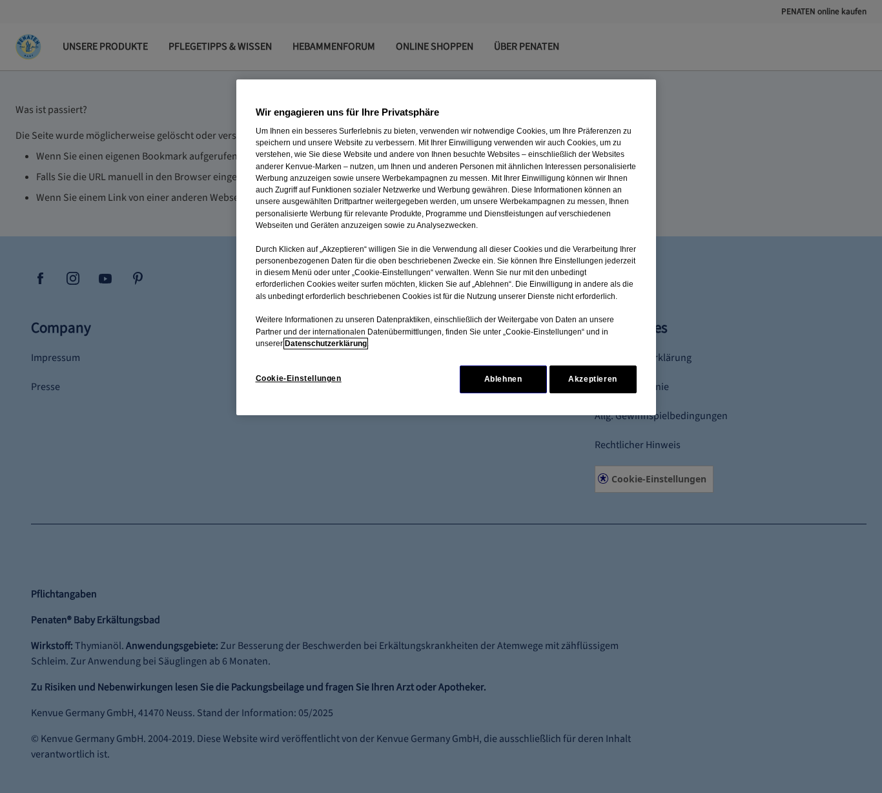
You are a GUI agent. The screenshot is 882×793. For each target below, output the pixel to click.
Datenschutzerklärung (326, 343)
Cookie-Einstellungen (299, 378)
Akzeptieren (592, 379)
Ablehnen (503, 379)
